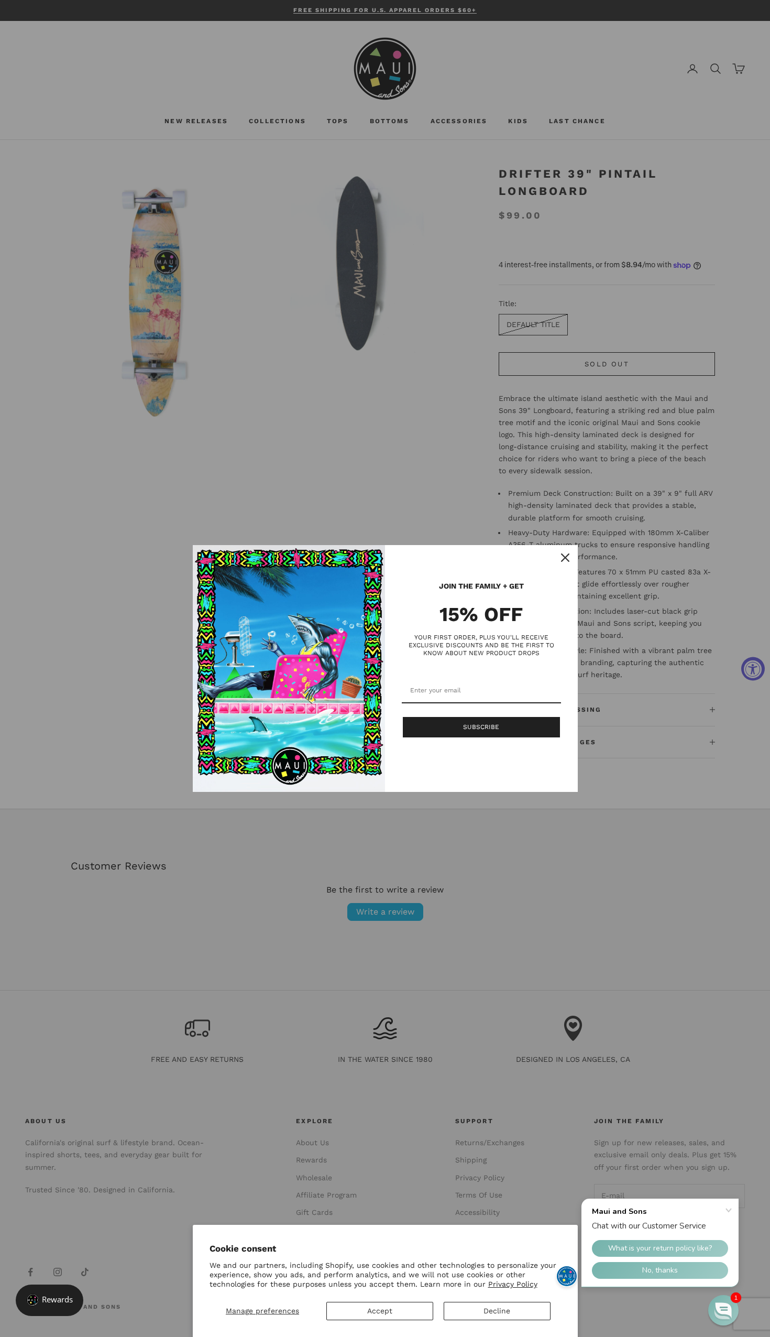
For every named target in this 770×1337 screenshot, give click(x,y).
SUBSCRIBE (481, 727)
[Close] (565, 557)
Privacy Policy (512, 1284)
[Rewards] (49, 1300)
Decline (496, 1311)
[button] (723, 1310)
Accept (379, 1311)
